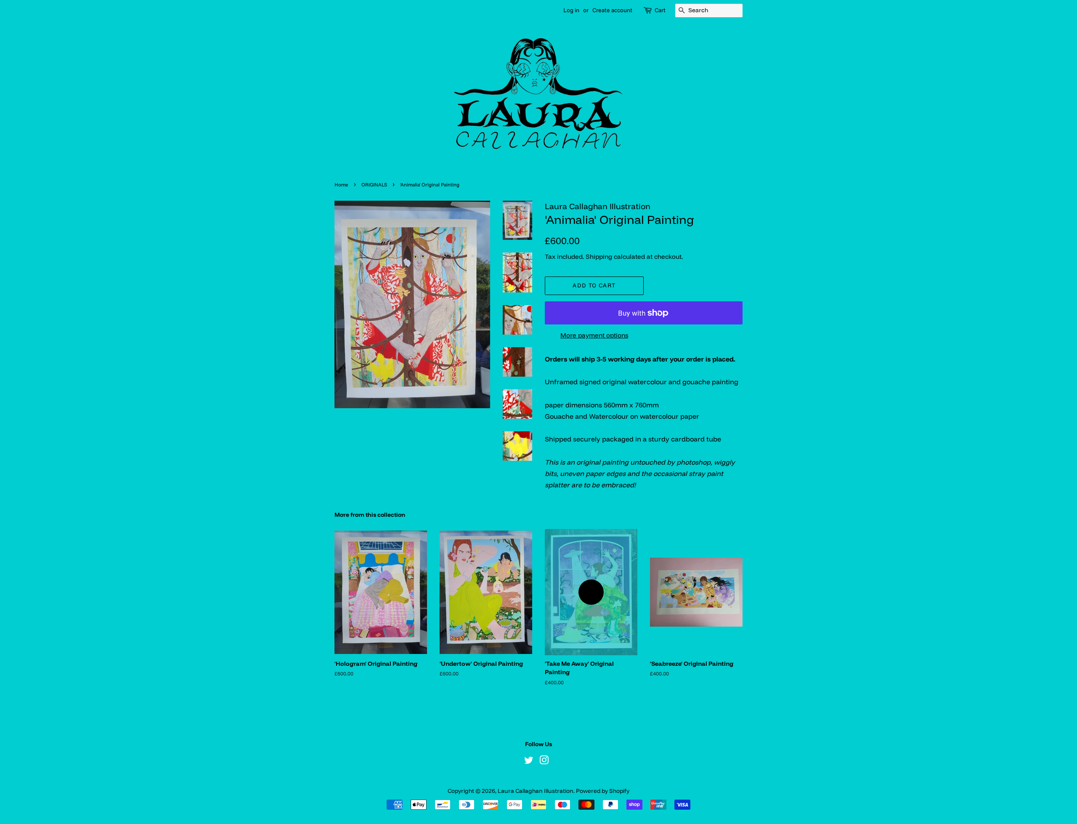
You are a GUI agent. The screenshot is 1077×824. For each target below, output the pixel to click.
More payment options (594, 335)
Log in (571, 10)
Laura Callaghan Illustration (535, 790)
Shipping (599, 256)
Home (341, 184)
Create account (612, 10)
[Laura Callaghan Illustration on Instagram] (544, 761)
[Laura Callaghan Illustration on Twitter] (528, 761)
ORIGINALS (374, 184)
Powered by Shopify (602, 790)
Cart (660, 10)
